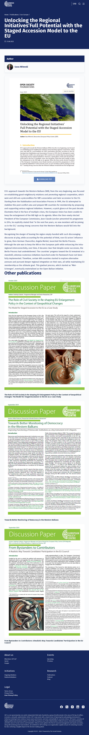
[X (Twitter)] (67, 707)
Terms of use (8, 691)
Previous (50, 661)
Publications (14, 15)
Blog (48, 679)
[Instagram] (83, 707)
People (6, 663)
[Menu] (84, 4)
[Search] (79, 4)
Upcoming (50, 659)
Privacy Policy (8, 693)
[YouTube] (72, 707)
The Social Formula (55, 731)
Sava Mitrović (21, 66)
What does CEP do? (10, 659)
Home (6, 15)
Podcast (50, 677)
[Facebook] (61, 707)
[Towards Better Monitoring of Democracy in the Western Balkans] (44, 459)
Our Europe (24, 15)
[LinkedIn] (77, 707)
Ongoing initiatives (10, 675)
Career (6, 661)
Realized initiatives (10, 677)
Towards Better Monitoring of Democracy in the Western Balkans (31, 520)
